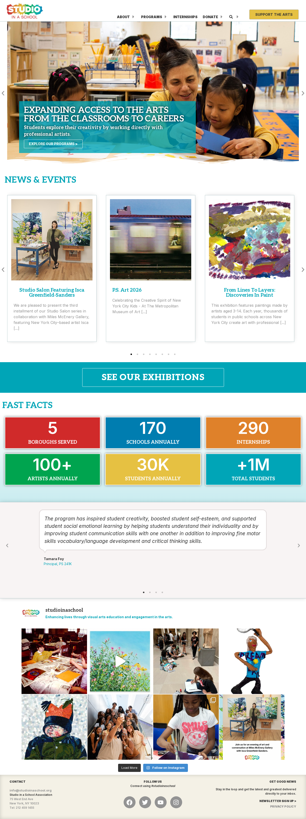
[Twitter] (145, 802)
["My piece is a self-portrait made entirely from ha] (54, 727)
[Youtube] (161, 802)
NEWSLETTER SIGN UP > (277, 801)
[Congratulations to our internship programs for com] (120, 727)
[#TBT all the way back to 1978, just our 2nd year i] (54, 661)
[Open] (237, 16)
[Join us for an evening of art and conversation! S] (252, 727)
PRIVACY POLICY (283, 806)
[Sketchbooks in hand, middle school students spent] (186, 661)
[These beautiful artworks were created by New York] (120, 661)
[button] (3, 93)
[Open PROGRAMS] (165, 16)
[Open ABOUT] (133, 16)
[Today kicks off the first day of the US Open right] (252, 661)
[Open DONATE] (221, 16)
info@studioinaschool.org (31, 790)
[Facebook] (130, 802)
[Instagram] (176, 802)
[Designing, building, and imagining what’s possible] (186, 727)
